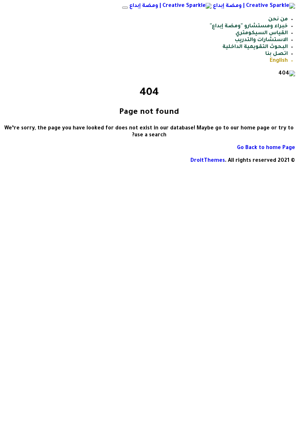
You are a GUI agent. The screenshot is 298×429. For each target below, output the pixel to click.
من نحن (278, 20)
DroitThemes (207, 161)
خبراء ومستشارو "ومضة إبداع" (249, 26)
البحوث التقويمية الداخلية (255, 47)
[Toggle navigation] (125, 8)
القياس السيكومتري (261, 33)
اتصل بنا (276, 54)
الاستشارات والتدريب (261, 40)
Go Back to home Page (266, 148)
